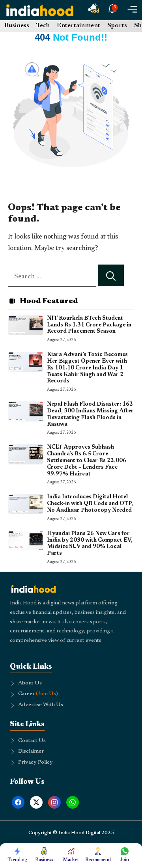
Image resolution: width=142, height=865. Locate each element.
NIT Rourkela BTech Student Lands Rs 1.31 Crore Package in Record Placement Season (89, 325)
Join (124, 860)
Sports (117, 25)
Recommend (98, 860)
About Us (30, 683)
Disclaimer (31, 751)
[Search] (111, 275)
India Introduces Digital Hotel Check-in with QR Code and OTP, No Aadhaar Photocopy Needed (90, 503)
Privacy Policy (35, 762)
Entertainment (78, 25)
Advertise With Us (40, 705)
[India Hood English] (40, 10)
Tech (43, 25)
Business (16, 25)
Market (71, 860)
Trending (17, 860)
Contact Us (32, 741)
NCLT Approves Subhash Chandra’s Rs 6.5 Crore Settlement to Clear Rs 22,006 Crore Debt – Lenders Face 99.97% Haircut (86, 461)
